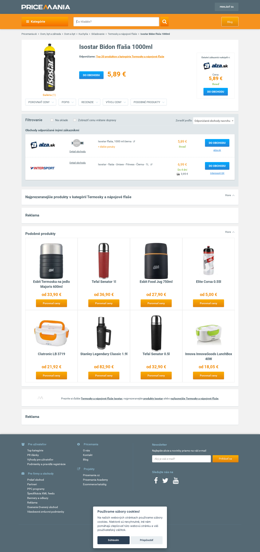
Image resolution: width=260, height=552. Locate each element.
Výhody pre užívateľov (40, 459)
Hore (228, 195)
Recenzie (87, 102)
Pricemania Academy (95, 479)
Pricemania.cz (91, 475)
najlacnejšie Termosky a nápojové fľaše (195, 398)
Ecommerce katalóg (94, 484)
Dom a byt (69, 34)
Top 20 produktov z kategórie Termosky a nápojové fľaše (130, 56)
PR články (33, 455)
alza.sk (217, 150)
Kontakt (88, 455)
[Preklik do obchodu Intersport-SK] (42, 167)
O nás (86, 450)
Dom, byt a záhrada (50, 34)
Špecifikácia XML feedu (41, 493)
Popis (65, 102)
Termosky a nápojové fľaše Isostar (101, 398)
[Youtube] (175, 482)
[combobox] (214, 120)
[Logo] (215, 65)
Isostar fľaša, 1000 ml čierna (115, 141)
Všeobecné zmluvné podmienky (45, 511)
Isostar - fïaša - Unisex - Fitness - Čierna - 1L (123, 164)
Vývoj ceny (113, 102)
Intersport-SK (217, 173)
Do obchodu (215, 91)
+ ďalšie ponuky (106, 146)
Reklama (32, 502)
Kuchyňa (83, 34)
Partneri (32, 484)
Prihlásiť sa (227, 7)
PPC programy (36, 488)
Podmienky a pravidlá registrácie (46, 464)
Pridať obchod (35, 479)
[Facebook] (156, 482)
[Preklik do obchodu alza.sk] (42, 144)
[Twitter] (165, 482)
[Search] (164, 21)
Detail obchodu (77, 151)
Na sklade (61, 120)
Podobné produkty (147, 102)
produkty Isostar (153, 398)
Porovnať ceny (38, 102)
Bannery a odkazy (37, 498)
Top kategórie (35, 450)
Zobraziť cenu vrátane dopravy (97, 120)
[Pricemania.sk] (46, 7)
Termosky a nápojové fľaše (122, 34)
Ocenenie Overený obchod (42, 507)
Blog (230, 21)
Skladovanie (97, 34)
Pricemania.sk (29, 34)
